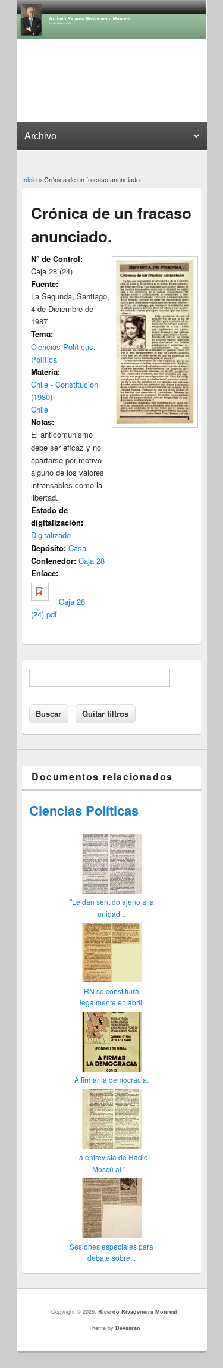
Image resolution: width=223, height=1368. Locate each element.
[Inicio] (112, 36)
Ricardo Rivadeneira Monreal (137, 1312)
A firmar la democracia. (111, 1080)
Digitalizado (51, 535)
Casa (77, 548)
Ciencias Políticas (62, 346)
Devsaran (127, 1328)
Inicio (29, 179)
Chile (39, 409)
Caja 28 (91, 560)
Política (44, 359)
